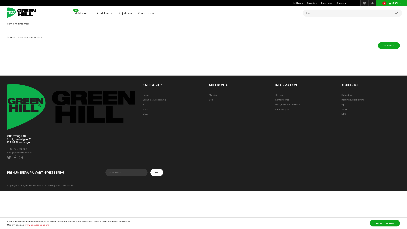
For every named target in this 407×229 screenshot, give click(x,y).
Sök (211, 99)
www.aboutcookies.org (37, 224)
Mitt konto (298, 3)
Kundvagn (326, 3)
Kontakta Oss (282, 99)
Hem (9, 23)
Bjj (342, 104)
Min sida (213, 95)
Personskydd (282, 109)
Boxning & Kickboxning (154, 99)
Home (146, 95)
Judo (145, 109)
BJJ (144, 104)
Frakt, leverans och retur (287, 104)
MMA (145, 114)
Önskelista (312, 3)
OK (156, 172)
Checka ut (341, 3)
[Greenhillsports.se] (21, 17)
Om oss (279, 95)
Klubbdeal (346, 95)
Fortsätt (389, 45)
